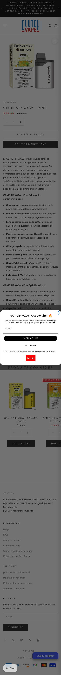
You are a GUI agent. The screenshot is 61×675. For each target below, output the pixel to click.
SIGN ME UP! (30, 338)
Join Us (30, 358)
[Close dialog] (58, 312)
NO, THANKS (30, 346)
